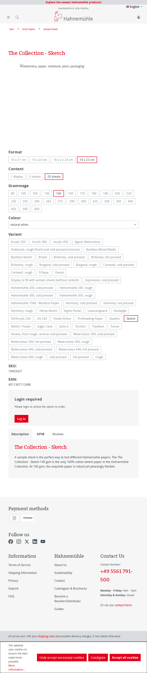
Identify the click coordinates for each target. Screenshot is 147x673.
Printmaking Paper (91, 319)
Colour (14, 217)
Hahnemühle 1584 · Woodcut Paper (36, 303)
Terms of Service (19, 565)
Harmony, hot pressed (119, 303)
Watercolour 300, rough (74, 342)
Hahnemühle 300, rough (77, 295)
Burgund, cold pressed (55, 265)
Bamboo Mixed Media (102, 250)
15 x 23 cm (40, 160)
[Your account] (138, 16)
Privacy (13, 580)
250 (26, 201)
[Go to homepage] (73, 16)
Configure (98, 657)
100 (25, 194)
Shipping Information (22, 573)
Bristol (44, 257)
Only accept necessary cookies (61, 657)
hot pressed (82, 357)
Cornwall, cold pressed (119, 265)
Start (11, 29)
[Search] (16, 16)
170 (83, 194)
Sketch (131, 318)
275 (61, 201)
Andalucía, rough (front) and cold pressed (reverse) (46, 250)
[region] (73, 105)
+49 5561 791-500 (116, 575)
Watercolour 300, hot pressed (32, 342)
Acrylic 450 (62, 242)
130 (48, 194)
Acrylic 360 (40, 242)
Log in (21, 419)
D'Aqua (45, 272)
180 (95, 194)
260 (38, 201)
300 (85, 201)
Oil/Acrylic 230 (22, 319)
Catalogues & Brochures (70, 588)
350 (120, 201)
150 (72, 194)
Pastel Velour (63, 319)
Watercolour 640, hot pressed (80, 349)
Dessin (61, 272)
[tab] (20, 434)
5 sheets (36, 177)
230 (15, 201)
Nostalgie (121, 311)
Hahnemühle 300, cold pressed (33, 295)
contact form (123, 605)
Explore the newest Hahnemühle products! (73, 2)
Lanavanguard (99, 311)
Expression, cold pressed (103, 280)
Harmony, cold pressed (82, 303)
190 (107, 194)
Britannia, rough (23, 265)
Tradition (99, 326)
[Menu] (8, 16)
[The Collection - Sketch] (73, 105)
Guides (59, 609)
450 (15, 209)
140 (58, 193)
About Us (60, 565)
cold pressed (59, 357)
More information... (16, 667)
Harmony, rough (23, 311)
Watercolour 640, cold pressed (33, 349)
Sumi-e (65, 326)
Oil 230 (43, 319)
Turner (116, 326)
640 (38, 209)
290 (73, 201)
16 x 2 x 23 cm (64, 160)
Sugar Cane (46, 326)
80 (14, 194)
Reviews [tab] (58, 434)
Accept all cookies (125, 657)
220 (130, 194)
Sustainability (63, 573)
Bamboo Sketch (22, 257)
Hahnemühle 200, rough (77, 288)
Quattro (115, 319)
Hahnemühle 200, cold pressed (33, 288)
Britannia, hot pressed (107, 257)
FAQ (11, 596)
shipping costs (46, 636)
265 (50, 201)
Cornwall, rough (23, 272)
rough (100, 357)
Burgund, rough (87, 265)
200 (118, 194)
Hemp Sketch (49, 311)
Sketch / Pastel (22, 326)
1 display (18, 177)
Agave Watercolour (89, 242)
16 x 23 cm (87, 160)
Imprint (13, 588)
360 (131, 201)
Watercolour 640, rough (28, 357)
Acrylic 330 (19, 242)
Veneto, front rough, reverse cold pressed (40, 334)
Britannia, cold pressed (70, 257)
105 (36, 194)
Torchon (81, 326)
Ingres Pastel (74, 311)
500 (26, 209)
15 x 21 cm (19, 160)
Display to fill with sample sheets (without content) (46, 280)
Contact (59, 580)
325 (96, 201)
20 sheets (53, 176)
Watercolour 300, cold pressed (95, 334)
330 (108, 201)
